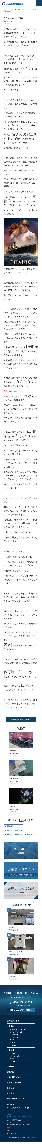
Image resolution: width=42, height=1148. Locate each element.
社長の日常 (10, 826)
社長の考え (30, 834)
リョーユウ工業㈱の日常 (14, 830)
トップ (6, 9)
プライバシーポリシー (13, 1133)
